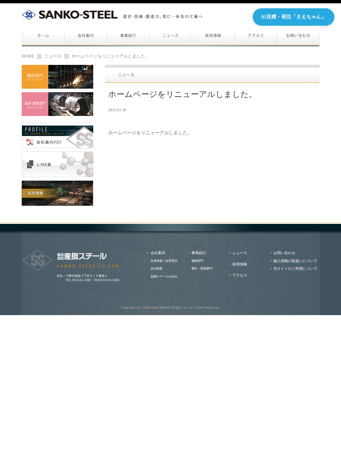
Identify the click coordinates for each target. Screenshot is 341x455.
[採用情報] (213, 36)
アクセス (239, 275)
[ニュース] (171, 36)
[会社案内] (86, 36)
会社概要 (157, 268)
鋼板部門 (197, 260)
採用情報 (239, 264)
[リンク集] (57, 164)
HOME (28, 56)
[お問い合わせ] (298, 36)
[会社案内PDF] (57, 135)
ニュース (53, 56)
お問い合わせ (284, 253)
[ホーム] (43, 36)
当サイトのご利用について (295, 268)
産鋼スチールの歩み (164, 276)
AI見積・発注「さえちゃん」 (293, 16)
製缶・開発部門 (201, 268)
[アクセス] (256, 36)
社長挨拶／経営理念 (164, 260)
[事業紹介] (128, 36)
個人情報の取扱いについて (295, 261)
